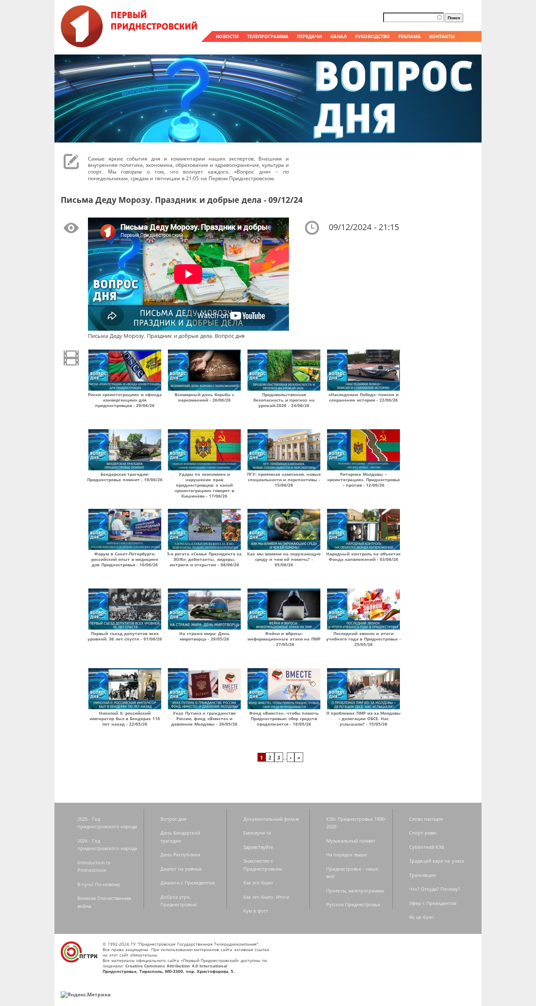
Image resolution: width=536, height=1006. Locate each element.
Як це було (421, 917)
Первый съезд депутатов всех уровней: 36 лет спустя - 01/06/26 (125, 636)
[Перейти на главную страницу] (130, 45)
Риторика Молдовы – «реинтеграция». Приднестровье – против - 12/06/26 (363, 479)
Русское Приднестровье (353, 904)
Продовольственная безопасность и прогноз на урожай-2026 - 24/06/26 (283, 400)
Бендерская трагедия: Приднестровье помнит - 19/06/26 (124, 476)
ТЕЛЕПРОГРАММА (268, 36)
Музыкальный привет (351, 840)
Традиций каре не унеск (436, 861)
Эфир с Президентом (432, 903)
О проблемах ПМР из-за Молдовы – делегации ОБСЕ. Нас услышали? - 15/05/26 (363, 718)
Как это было (258, 882)
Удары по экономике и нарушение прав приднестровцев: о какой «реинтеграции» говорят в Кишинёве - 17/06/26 (204, 485)
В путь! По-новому (98, 884)
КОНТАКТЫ (442, 36)
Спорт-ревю (422, 833)
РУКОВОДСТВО (372, 36)
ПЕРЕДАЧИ (309, 36)
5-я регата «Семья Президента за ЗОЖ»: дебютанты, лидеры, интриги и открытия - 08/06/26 (204, 559)
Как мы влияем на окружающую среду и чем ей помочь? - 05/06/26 (284, 559)
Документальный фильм (271, 819)
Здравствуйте (258, 847)
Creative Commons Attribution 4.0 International (176, 966)
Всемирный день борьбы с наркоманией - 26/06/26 (204, 397)
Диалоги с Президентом (187, 882)
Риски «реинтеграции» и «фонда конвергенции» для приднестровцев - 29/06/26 (125, 400)
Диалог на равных (181, 869)
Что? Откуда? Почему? (434, 889)
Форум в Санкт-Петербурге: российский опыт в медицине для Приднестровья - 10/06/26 (125, 559)
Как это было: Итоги (266, 897)
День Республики (180, 854)
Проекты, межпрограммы (355, 890)
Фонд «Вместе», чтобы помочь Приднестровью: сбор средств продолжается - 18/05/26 (284, 718)
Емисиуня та (257, 833)
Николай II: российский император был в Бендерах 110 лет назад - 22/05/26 (125, 718)
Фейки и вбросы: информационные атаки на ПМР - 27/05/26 (283, 638)
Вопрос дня (173, 819)
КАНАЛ (338, 36)
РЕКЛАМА (409, 36)
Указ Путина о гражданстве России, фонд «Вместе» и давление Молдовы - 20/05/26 (204, 718)
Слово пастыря (426, 819)
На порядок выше (346, 854)
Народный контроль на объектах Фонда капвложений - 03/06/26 (363, 556)
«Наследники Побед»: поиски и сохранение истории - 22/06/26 (363, 397)
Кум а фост (255, 910)
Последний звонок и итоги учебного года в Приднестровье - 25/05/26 (363, 638)
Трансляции (422, 875)
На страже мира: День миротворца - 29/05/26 (204, 636)
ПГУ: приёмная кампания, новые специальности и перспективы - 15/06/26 (284, 479)
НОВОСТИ (227, 36)
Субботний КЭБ (427, 847)
